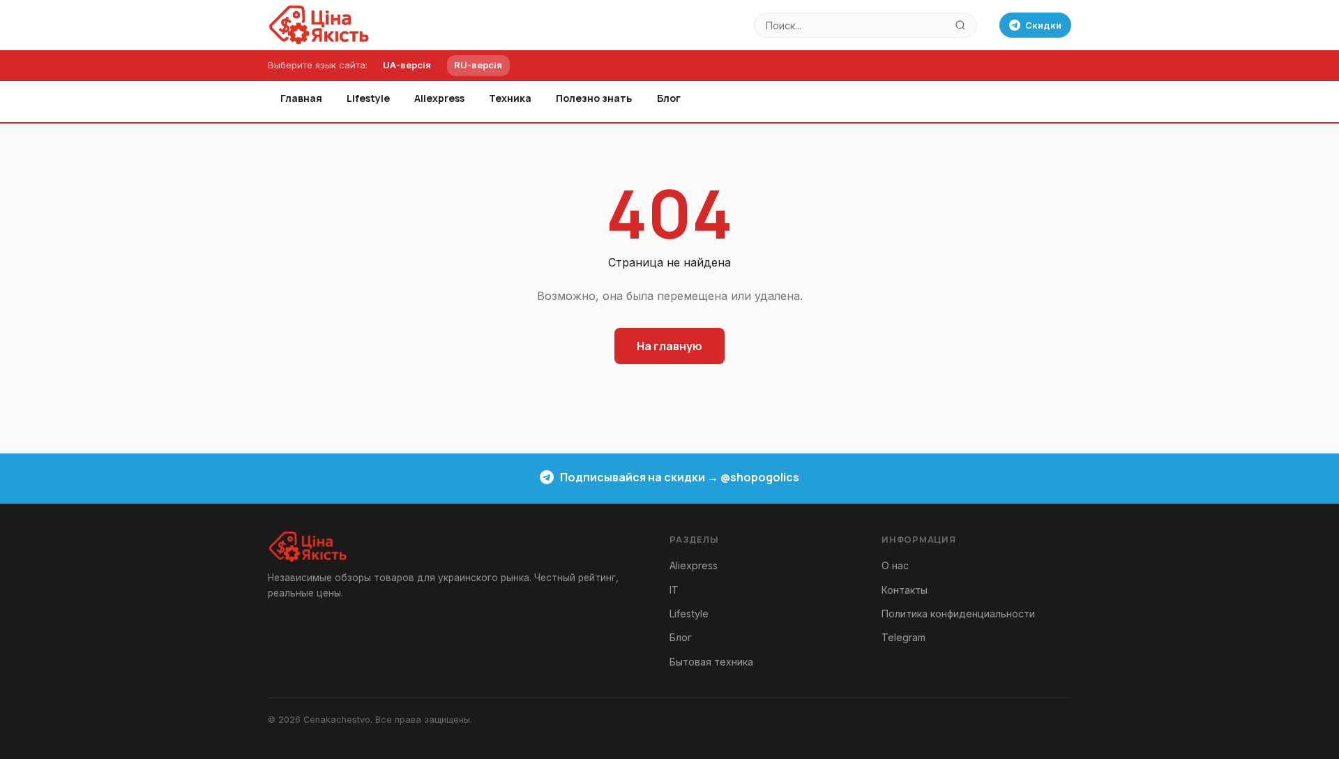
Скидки (1043, 25)
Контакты (905, 590)
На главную (669, 346)
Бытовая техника (711, 662)
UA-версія (407, 64)
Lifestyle (368, 98)
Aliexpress (439, 98)
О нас (895, 565)
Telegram (903, 637)
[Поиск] (961, 25)
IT (674, 590)
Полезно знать (594, 98)
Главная (301, 98)
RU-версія (478, 64)
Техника (510, 98)
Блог (669, 98)
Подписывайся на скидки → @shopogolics (679, 477)
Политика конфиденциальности (958, 613)
